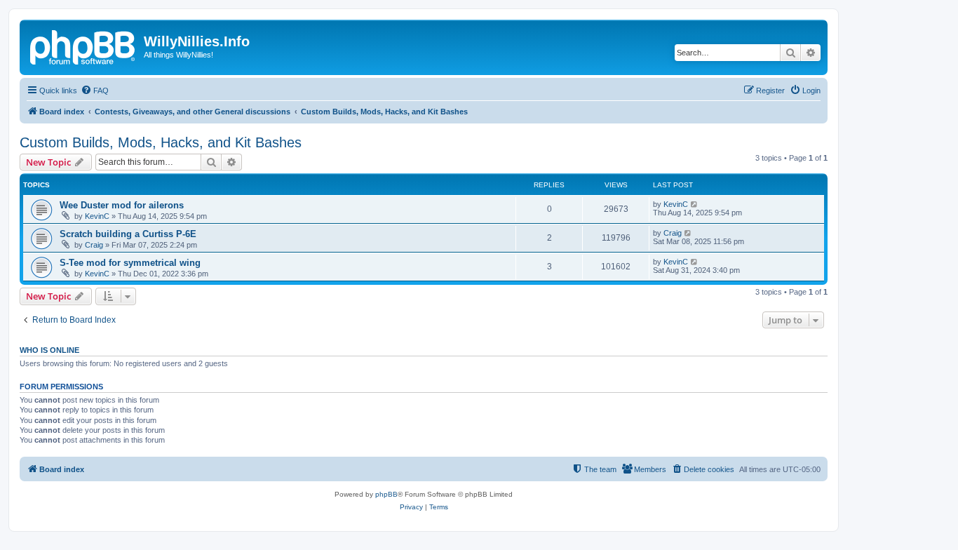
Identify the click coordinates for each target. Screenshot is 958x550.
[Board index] (83, 45)
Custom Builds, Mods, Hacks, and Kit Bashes (161, 142)
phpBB (386, 494)
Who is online (49, 350)
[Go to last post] (694, 204)
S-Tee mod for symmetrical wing (130, 262)
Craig (94, 245)
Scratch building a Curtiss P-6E (128, 234)
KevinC (97, 216)
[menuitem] (95, 90)
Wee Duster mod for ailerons (122, 205)
